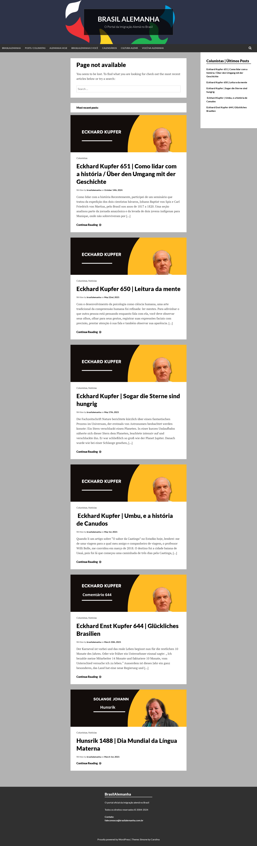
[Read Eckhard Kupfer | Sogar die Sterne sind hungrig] (128, 381)
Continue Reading (89, 224)
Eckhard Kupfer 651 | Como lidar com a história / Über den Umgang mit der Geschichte (126, 174)
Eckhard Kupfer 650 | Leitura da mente (128, 288)
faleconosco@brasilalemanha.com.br (124, 820)
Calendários (109, 48)
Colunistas (81, 158)
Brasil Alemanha (128, 19)
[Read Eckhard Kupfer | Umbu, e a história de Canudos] (128, 500)
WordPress (124, 839)
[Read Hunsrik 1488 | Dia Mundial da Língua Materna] (128, 726)
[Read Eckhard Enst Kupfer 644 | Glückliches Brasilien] (128, 611)
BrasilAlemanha (11, 48)
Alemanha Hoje (58, 48)
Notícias (92, 280)
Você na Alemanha (153, 48)
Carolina (155, 839)
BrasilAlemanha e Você (84, 48)
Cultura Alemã (129, 48)
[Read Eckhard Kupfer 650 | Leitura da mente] (128, 274)
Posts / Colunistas (35, 48)
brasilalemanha (94, 190)
